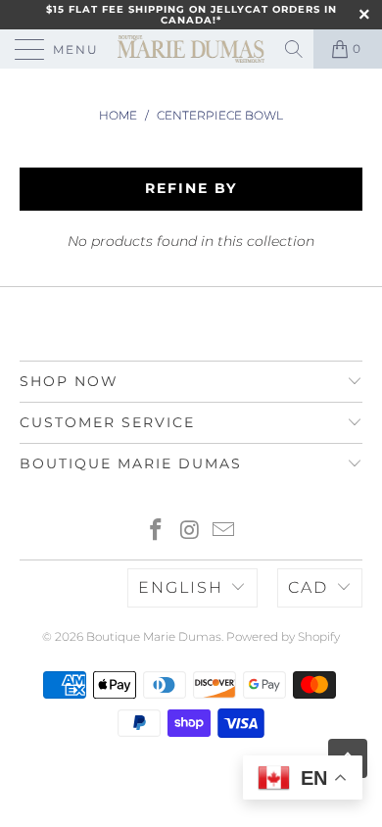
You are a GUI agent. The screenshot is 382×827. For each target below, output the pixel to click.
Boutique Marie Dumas (153, 636)
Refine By (191, 188)
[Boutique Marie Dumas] (191, 49)
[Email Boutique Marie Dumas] (224, 531)
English (180, 587)
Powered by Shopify (283, 636)
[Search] (295, 49)
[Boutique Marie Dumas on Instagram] (190, 531)
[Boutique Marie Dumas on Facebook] (155, 531)
